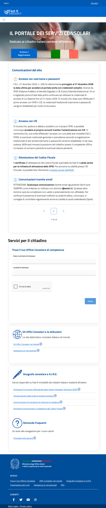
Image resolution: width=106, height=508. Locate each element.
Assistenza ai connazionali (24, 350)
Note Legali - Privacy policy (20, 506)
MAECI (6, 3)
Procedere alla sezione (23, 438)
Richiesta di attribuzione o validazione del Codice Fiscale (38, 408)
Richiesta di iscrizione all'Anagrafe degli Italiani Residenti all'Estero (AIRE (45, 389)
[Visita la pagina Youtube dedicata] (28, 499)
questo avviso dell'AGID (62, 170)
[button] (95, 3)
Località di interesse (21, 267)
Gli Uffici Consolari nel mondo (26, 344)
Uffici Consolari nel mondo (50, 480)
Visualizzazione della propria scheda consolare (33, 395)
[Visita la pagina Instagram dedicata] (35, 499)
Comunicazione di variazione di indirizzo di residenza (36, 402)
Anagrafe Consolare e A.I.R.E (78, 480)
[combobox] (54, 261)
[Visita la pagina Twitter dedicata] (20, 499)
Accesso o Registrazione (24, 53)
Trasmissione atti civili (20, 485)
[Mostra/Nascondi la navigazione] (4, 19)
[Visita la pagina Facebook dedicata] (13, 499)
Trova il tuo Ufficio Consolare (22, 480)
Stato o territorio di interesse (24, 256)
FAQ (63, 485)
